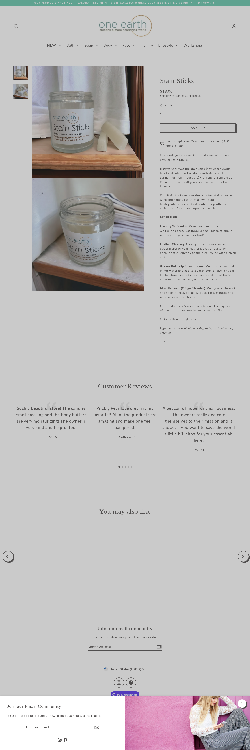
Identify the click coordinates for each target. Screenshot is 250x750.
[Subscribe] (96, 727)
